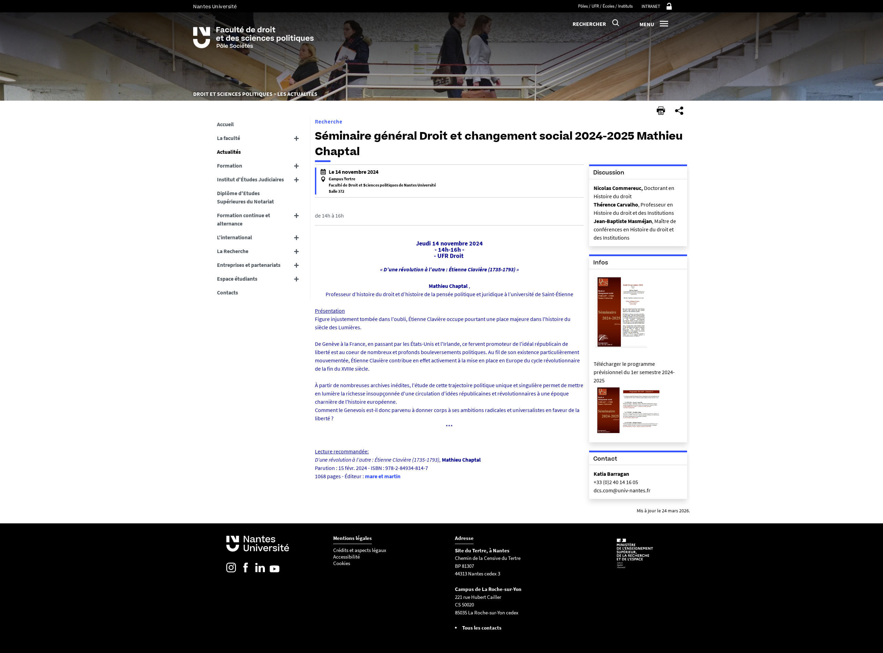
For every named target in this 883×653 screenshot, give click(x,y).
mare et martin (382, 476)
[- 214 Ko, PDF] (630, 433)
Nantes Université (215, 7)
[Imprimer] (661, 110)
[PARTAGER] (679, 110)
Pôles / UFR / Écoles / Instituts (605, 6)
